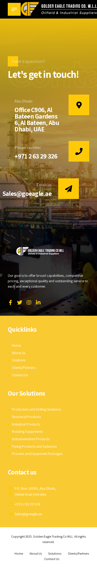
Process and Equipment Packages (37, 453)
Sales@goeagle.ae (26, 193)
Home (16, 345)
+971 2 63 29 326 (35, 156)
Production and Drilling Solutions (36, 409)
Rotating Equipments (27, 431)
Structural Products (26, 416)
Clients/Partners (23, 367)
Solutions (19, 360)
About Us (18, 352)
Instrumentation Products (31, 439)
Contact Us (20, 375)
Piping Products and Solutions (34, 446)
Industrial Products (26, 424)
